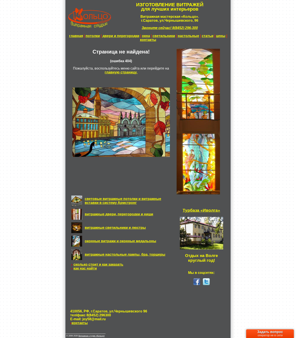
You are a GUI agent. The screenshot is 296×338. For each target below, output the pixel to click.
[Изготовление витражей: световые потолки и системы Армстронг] (76, 205)
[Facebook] (196, 284)
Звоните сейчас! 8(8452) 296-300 (170, 28)
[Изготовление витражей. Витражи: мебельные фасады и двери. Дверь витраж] (76, 218)
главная (76, 36)
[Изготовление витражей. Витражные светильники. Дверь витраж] (76, 232)
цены (220, 36)
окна (146, 36)
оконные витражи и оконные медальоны (120, 241)
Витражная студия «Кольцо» (91, 336)
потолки (93, 36)
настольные (188, 36)
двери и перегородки (120, 36)
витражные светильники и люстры (115, 227)
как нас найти (85, 268)
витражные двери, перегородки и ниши (119, 214)
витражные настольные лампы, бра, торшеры (125, 254)
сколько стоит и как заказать (98, 264)
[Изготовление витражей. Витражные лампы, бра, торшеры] (76, 259)
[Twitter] (206, 284)
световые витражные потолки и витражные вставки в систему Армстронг (123, 201)
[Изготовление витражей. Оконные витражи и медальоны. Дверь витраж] (76, 245)
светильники (164, 36)
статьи (207, 36)
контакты (148, 40)
